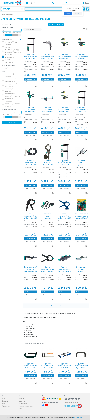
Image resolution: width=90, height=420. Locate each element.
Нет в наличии (30, 82)
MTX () (16, 49)
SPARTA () (8, 52)
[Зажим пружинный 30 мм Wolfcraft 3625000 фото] (30, 205)
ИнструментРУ (78, 417)
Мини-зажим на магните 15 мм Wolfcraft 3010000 (64, 216)
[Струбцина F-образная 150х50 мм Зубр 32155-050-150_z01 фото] (64, 355)
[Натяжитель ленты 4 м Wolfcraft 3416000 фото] (47, 152)
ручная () (17, 96)
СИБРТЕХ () (9, 62)
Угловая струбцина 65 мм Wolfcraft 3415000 (47, 56)
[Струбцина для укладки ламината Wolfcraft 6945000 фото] (81, 258)
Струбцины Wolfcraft (56, 25)
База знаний (23, 403)
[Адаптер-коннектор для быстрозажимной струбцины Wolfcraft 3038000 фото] (64, 258)
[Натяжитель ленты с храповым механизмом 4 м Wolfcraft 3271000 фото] (81, 152)
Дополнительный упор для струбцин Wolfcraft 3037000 (30, 270)
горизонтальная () (10, 79)
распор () (8, 96)
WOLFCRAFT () (9, 57)
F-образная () (9, 74)
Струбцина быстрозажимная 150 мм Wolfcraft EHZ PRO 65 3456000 (81, 58)
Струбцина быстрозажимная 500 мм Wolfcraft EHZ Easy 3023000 (30, 110)
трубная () (8, 103)
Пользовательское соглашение (29, 411)
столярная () (9, 98)
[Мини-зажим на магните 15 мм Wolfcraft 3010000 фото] (64, 205)
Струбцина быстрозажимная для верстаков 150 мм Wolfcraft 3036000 (47, 111)
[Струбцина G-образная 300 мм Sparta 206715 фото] (81, 355)
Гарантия (22, 401)
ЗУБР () (7, 59)
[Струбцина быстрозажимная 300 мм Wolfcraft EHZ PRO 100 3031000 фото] (64, 45)
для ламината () (10, 81)
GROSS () (8, 45)
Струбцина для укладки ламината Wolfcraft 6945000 (81, 270)
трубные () (17, 103)
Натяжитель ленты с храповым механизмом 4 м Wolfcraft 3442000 (47, 218)
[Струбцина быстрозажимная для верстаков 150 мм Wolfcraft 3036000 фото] (47, 98)
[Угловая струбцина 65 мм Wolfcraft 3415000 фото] (47, 45)
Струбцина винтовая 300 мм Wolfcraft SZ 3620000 (64, 164)
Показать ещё (56, 306)
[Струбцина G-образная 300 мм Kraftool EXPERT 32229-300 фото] (30, 355)
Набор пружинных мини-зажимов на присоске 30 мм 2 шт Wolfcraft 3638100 (81, 218)
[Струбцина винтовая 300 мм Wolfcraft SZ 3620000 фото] (64, 152)
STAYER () (17, 52)
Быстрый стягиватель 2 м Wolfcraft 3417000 (30, 163)
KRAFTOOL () (9, 47)
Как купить (22, 398)
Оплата (21, 408)
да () (6, 68)
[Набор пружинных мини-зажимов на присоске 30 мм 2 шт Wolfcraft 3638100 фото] (81, 205)
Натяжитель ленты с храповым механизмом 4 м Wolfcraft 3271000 (81, 165)
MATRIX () (8, 49)
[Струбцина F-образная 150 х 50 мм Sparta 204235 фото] (47, 355)
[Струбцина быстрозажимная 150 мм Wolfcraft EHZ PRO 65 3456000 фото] (81, 45)
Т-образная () (9, 101)
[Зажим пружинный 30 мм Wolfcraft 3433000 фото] (47, 258)
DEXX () (17, 42)
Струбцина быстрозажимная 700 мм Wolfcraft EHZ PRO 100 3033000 (64, 111)
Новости (4, 403)
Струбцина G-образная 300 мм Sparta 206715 (81, 366)
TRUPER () (8, 54)
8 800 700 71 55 (72, 399)
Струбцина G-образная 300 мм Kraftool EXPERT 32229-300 (30, 367)
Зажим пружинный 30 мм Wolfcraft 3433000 (47, 269)
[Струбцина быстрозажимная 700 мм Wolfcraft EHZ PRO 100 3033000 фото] (64, 98)
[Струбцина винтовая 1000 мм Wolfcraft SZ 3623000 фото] (81, 98)
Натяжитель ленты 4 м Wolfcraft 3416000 (47, 163)
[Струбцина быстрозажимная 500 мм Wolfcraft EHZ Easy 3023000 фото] (30, 98)
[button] (87, 9)
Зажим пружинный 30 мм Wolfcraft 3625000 (30, 216)
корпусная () (9, 86)
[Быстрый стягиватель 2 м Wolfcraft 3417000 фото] (30, 152)
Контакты (5, 401)
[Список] (84, 30)
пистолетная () (10, 93)
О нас (3, 398)
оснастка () (8, 91)
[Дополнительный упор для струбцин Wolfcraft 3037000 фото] (30, 258)
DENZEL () (8, 42)
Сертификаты (6, 406)
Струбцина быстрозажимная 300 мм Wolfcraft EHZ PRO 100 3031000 (64, 58)
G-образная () (9, 76)
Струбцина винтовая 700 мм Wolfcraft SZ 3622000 (30, 57)
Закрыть (77, 13)
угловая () (8, 106)
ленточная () (9, 89)
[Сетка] (87, 30)
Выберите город (73, 3)
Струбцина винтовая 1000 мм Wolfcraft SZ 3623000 (81, 110)
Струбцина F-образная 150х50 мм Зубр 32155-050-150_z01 (64, 367)
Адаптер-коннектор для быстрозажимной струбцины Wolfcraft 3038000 (64, 271)
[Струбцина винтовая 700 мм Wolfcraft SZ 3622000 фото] (30, 45)
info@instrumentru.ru (35, 3)
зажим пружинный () (11, 84)
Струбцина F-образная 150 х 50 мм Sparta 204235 (47, 366)
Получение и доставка (26, 406)
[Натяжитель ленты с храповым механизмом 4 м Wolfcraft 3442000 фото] (47, 205)
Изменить (68, 13)
